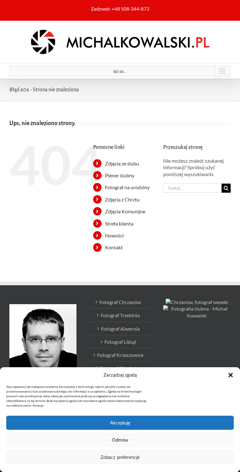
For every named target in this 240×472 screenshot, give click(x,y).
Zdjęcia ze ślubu (122, 163)
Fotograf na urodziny (127, 187)
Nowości (114, 235)
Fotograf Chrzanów (120, 302)
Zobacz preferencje (120, 457)
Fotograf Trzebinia (120, 315)
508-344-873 (135, 9)
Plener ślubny (119, 175)
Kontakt (114, 247)
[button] (231, 375)
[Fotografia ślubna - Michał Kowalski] (197, 309)
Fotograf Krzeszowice (120, 355)
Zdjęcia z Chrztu (122, 199)
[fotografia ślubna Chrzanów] (197, 302)
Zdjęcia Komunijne (125, 211)
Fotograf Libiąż (120, 342)
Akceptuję (120, 422)
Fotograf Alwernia (120, 329)
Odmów (120, 440)
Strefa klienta (119, 223)
